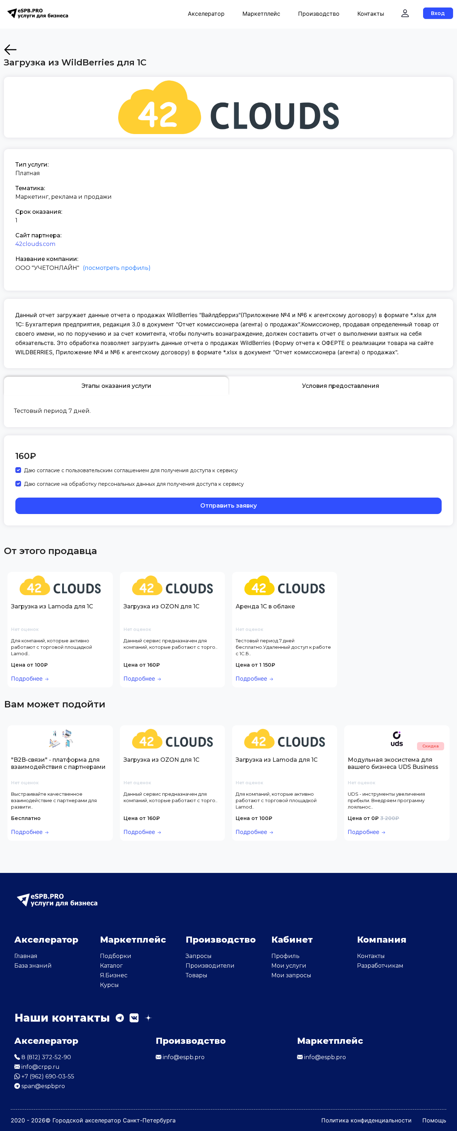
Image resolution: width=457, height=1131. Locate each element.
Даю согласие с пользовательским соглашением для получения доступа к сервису (131, 470)
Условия (340, 385)
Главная (25, 956)
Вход (438, 13)
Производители (210, 965)
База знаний (33, 965)
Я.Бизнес (113, 975)
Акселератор (206, 13)
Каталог (111, 965)
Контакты (370, 13)
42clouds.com (35, 244)
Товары (196, 975)
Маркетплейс (261, 13)
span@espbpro (42, 1086)
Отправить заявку (228, 505)
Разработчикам (380, 965)
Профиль (285, 956)
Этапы (116, 385)
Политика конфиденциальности (366, 1120)
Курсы (109, 985)
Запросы (199, 956)
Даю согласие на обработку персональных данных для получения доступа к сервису (134, 484)
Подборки (115, 956)
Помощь (434, 1120)
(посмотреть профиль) (117, 268)
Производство (319, 13)
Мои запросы (291, 975)
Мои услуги (288, 965)
